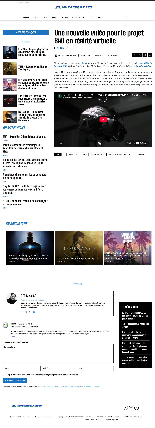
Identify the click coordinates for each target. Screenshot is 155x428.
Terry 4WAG (71, 55)
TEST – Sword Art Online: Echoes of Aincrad (24, 136)
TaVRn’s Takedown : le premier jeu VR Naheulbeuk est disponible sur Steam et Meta (23, 148)
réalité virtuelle (98, 154)
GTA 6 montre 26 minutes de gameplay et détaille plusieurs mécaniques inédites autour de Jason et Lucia (33, 84)
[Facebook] (134, 55)
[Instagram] (26, 311)
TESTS (5, 140)
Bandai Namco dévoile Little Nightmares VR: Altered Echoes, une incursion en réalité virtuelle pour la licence (25, 163)
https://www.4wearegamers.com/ (33, 300)
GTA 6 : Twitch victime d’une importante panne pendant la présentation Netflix (134, 335)
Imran (13, 323)
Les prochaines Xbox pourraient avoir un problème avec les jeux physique (135, 360)
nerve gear (73, 154)
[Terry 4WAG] (56, 55)
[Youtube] (34, 311)
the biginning (139, 154)
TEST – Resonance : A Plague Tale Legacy (32, 68)
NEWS (5, 155)
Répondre (14, 336)
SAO (109, 154)
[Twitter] (139, 55)
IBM (64, 154)
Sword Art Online (122, 154)
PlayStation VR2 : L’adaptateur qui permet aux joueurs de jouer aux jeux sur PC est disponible (24, 189)
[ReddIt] (150, 55)
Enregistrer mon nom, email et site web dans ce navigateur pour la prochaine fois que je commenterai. (42, 375)
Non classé (62, 48)
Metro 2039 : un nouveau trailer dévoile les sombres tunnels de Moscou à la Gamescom (31, 116)
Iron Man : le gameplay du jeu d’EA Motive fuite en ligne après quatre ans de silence (33, 52)
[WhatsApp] (145, 55)
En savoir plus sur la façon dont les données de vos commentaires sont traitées (70, 386)
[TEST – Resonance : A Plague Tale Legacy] (10, 68)
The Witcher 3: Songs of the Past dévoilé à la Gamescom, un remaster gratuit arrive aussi (32, 100)
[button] (126, 17)
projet (84, 154)
